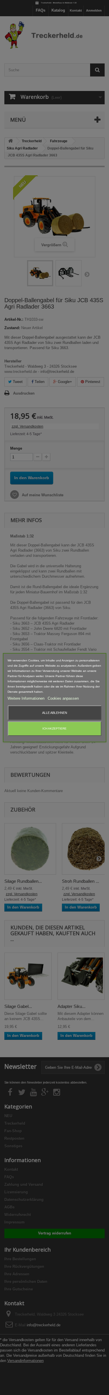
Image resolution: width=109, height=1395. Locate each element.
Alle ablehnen (54, 712)
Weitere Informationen (27, 698)
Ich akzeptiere (54, 728)
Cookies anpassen (63, 698)
